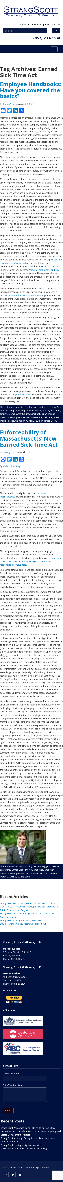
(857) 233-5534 (46, 37)
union (46, 873)
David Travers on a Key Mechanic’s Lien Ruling (23, 923)
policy (19, 417)
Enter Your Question (12, 1085)
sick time (48, 417)
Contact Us (11, 990)
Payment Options (40, 24)
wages (18, 420)
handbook (35, 413)
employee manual (51, 410)
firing (26, 413)
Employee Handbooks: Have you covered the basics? (30, 90)
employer (4, 413)
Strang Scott (9, 452)
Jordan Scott (9, 104)
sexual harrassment (33, 417)
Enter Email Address (12, 1073)
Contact (56, 24)
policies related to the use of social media (21, 295)
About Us (24, 24)
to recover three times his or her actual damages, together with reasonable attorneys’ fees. (30, 561)
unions (53, 873)
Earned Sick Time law (47, 266)
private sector (36, 873)
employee (15, 410)
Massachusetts (7, 417)
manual (52, 413)
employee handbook (31, 410)
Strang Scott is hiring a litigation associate (20, 920)
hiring (44, 413)
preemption (22, 873)
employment (15, 394)
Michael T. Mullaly (11, 466)
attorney (26, 394)
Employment (31, 407)
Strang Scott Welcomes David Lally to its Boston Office (27, 903)
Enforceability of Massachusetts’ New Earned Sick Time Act (29, 438)
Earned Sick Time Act (21, 869)
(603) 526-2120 (18, 983)
